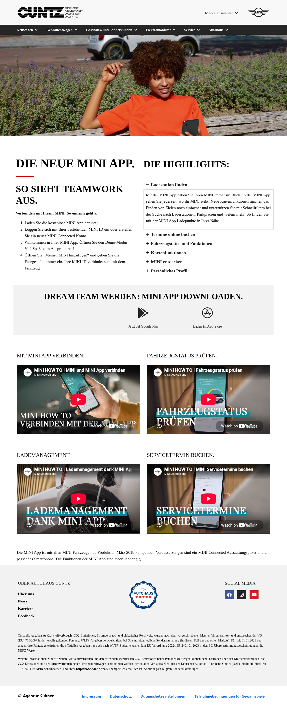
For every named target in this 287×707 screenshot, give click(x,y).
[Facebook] (229, 594)
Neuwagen (25, 30)
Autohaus (216, 30)
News (22, 601)
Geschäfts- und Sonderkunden (109, 30)
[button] (220, 15)
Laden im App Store (207, 326)
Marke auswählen (219, 13)
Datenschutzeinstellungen (163, 696)
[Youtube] (254, 594)
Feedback (26, 616)
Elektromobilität (158, 30)
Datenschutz (121, 696)
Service (189, 30)
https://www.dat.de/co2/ (92, 669)
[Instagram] (241, 594)
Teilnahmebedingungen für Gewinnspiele (229, 696)
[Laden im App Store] (207, 312)
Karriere (25, 608)
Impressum (91, 696)
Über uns (26, 594)
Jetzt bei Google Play (143, 326)
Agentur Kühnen (38, 695)
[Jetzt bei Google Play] (143, 312)
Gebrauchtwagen (59, 30)
